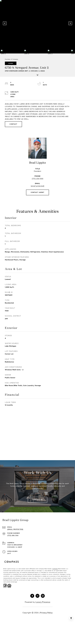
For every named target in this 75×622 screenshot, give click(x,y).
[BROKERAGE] (43, 596)
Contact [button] (13, 124)
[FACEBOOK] (32, 596)
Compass (55, 568)
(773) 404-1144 (12, 535)
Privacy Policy (46, 613)
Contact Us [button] (37, 499)
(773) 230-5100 (37, 179)
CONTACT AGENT (37, 192)
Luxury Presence (43, 602)
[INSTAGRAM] (37, 596)
